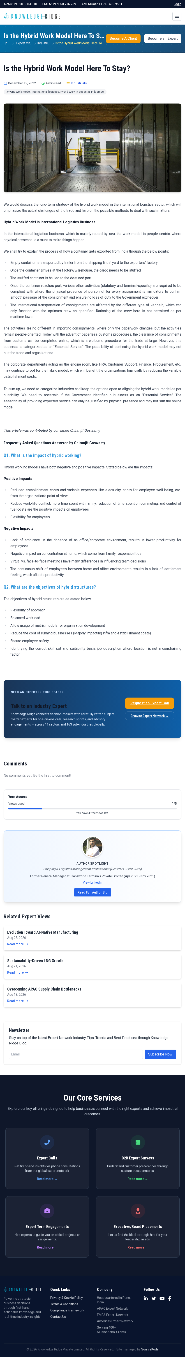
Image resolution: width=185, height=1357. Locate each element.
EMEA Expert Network (112, 1315)
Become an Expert (163, 38)
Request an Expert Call (149, 703)
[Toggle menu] (176, 16)
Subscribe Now (160, 1054)
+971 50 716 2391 (65, 4)
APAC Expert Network (112, 1308)
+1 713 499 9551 (110, 4)
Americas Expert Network (115, 1321)
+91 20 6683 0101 (26, 4)
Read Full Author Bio (93, 892)
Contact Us (58, 1316)
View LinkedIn (92, 882)
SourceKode (150, 1349)
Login (177, 4)
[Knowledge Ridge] (32, 16)
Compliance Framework (67, 1310)
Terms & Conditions (64, 1304)
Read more (15, 944)
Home (8, 43)
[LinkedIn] (146, 1298)
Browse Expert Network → (150, 716)
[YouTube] (162, 1298)
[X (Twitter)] (153, 1298)
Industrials (44, 43)
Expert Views (25, 43)
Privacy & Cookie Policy (66, 1297)
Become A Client (123, 38)
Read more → (47, 1179)
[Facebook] (169, 1298)
